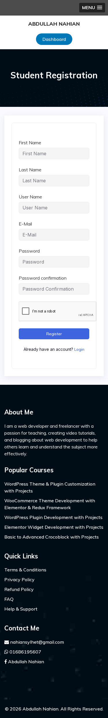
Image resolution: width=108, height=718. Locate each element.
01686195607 (24, 652)
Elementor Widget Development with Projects (53, 527)
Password (29, 251)
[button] (92, 7)
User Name (30, 197)
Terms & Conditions (25, 570)
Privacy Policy (19, 579)
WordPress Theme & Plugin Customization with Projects (49, 487)
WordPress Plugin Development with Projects (53, 517)
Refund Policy (19, 589)
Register (54, 333)
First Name (30, 142)
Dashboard (54, 39)
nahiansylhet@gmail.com (36, 642)
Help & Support (20, 609)
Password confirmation (43, 278)
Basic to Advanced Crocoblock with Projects (51, 537)
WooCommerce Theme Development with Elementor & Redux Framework (49, 504)
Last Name (30, 170)
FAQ (9, 599)
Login (79, 349)
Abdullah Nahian (54, 23)
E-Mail (25, 224)
